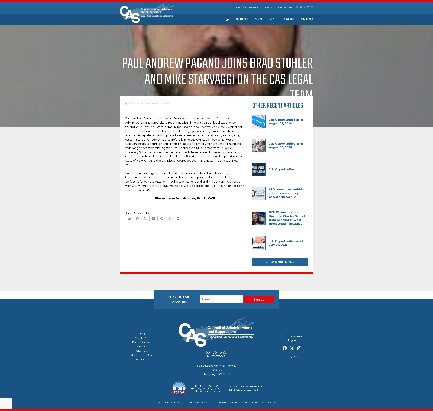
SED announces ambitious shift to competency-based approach (288, 193)
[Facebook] (301, 7)
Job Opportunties (281, 169)
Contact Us (284, 7)
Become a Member (248, 7)
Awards (141, 346)
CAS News (155, 103)
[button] (296, 8)
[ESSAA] (216, 388)
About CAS (141, 338)
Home (141, 333)
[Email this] (129, 218)
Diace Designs (268, 402)
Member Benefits (141, 355)
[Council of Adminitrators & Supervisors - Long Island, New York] (147, 12)
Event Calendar (141, 342)
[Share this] (137, 218)
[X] (305, 7)
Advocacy (141, 351)
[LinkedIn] (312, 7)
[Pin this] (162, 218)
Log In (268, 7)
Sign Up (259, 299)
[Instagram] (308, 7)
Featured (165, 103)
